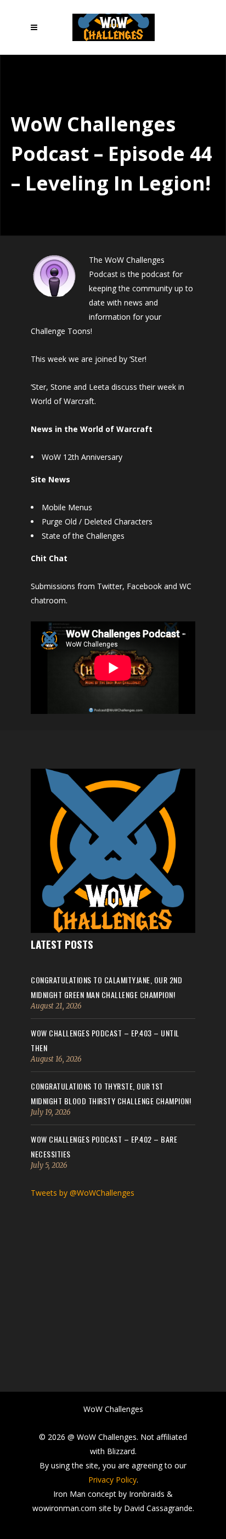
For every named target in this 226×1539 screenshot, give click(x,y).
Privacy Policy (112, 1479)
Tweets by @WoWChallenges (82, 1193)
